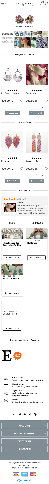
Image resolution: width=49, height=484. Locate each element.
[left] (3, 87)
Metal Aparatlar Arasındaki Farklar (12, 244)
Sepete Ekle (13, 113)
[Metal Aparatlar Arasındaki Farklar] (12, 233)
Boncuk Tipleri (10, 314)
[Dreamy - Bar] (37, 142)
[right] (46, 87)
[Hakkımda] (37, 233)
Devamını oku (11, 257)
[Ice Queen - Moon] (12, 74)
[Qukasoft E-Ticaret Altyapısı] (24, 481)
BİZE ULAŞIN (25, 449)
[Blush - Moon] (37, 74)
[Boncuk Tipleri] (12, 304)
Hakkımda (32, 243)
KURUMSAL (24, 425)
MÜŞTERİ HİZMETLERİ (24, 433)
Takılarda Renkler (11, 278)
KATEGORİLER (24, 441)
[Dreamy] (12, 142)
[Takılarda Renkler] (12, 269)
